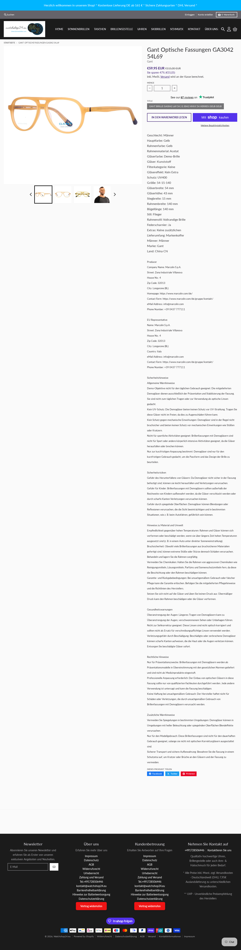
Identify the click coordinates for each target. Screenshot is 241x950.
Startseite (9, 42)
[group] (43, 194)
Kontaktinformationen (170, 936)
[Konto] (229, 29)
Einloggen (190, 14)
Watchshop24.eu (62, 936)
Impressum (189, 936)
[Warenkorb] (235, 29)
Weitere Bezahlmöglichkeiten (215, 125)
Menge (150, 82)
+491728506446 (194, 850)
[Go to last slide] (31, 194)
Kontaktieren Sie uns (219, 850)
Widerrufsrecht (104, 936)
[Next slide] (114, 194)
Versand (165, 76)
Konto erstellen (205, 14)
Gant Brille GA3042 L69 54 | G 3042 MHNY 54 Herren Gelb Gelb (185, 106)
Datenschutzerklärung (126, 936)
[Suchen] (223, 29)
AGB (142, 936)
